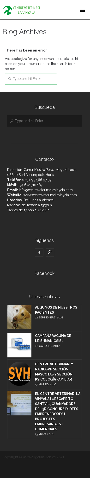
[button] (82, 10)
